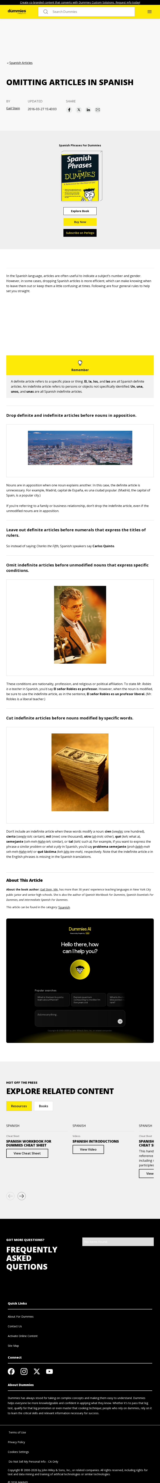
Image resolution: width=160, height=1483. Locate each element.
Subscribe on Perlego (80, 233)
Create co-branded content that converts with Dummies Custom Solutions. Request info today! (80, 2)
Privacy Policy (16, 1442)
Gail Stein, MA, (49, 889)
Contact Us (15, 1326)
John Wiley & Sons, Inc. (56, 1470)
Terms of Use (17, 1432)
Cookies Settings (18, 1452)
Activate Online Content (23, 1336)
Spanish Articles (21, 62)
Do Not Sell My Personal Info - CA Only (33, 1461)
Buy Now (80, 222)
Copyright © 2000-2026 (22, 1470)
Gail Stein (13, 108)
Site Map (13, 1346)
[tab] (19, 1106)
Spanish (64, 907)
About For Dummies (21, 1316)
